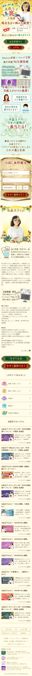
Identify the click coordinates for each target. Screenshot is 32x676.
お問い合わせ (8, 629)
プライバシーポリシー (15, 638)
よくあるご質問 (23, 629)
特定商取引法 (25, 638)
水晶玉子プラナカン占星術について (16, 644)
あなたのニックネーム (7, 176)
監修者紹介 (23, 633)
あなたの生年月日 (8, 184)
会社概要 (6, 638)
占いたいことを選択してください (10, 169)
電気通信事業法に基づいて (21, 641)
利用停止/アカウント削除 (9, 633)
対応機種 (12, 641)
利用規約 (6, 641)
